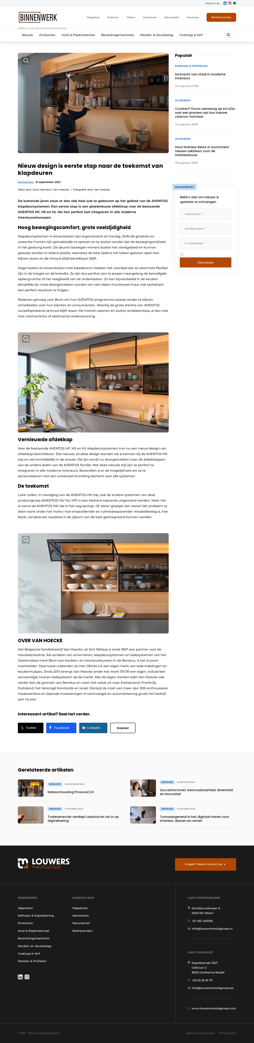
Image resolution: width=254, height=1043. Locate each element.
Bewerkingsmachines (117, 35)
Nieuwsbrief (172, 17)
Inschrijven (205, 262)
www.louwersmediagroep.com (214, 1008)
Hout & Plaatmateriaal (78, 35)
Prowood (26, 182)
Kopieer (123, 728)
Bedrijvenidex (82, 931)
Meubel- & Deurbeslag (156, 35)
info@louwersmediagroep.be (213, 988)
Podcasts (112, 17)
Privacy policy (227, 1033)
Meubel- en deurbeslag (34, 946)
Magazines (93, 17)
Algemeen (25, 908)
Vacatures (193, 17)
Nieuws (27, 35)
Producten (47, 35)
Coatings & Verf (191, 35)
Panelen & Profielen (32, 961)
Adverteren (150, 17)
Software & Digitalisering (36, 915)
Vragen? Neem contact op (203, 864)
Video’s (130, 17)
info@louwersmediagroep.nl (212, 928)
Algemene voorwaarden (200, 1033)
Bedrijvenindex (221, 17)
